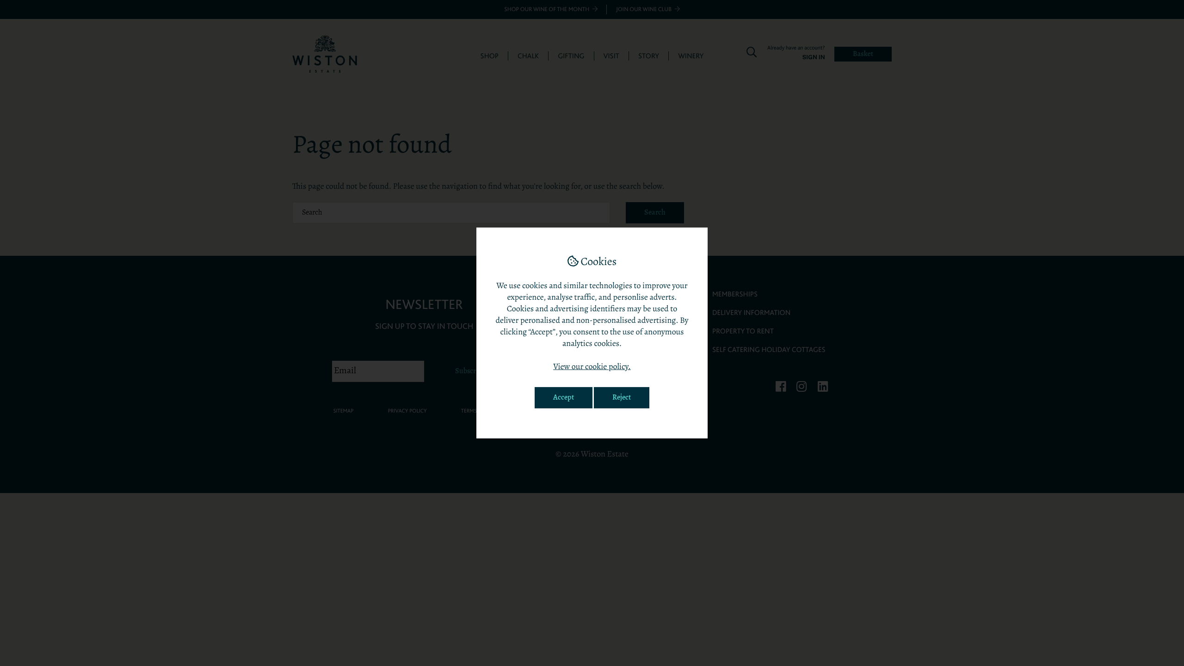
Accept (563, 397)
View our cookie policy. (592, 367)
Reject (621, 397)
